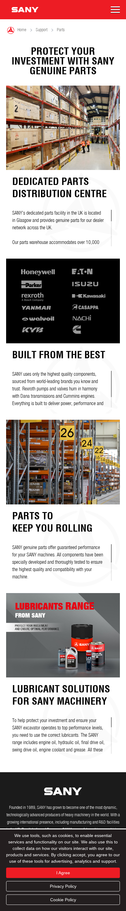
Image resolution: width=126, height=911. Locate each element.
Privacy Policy (63, 886)
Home (16, 30)
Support (41, 30)
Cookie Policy (63, 899)
